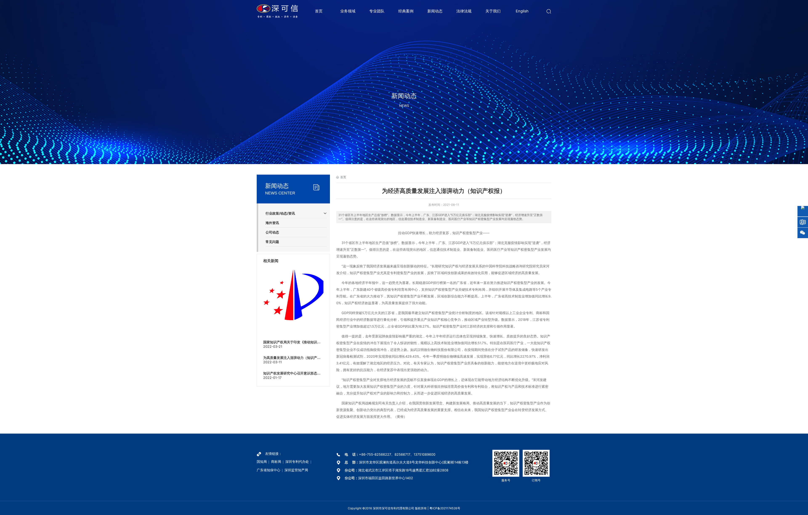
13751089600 (424, 454)
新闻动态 (404, 96)
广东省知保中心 (268, 470)
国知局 (262, 461)
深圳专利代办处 (297, 461)
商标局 (276, 461)
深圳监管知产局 (296, 470)
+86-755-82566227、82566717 (384, 454)
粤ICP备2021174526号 (444, 508)
